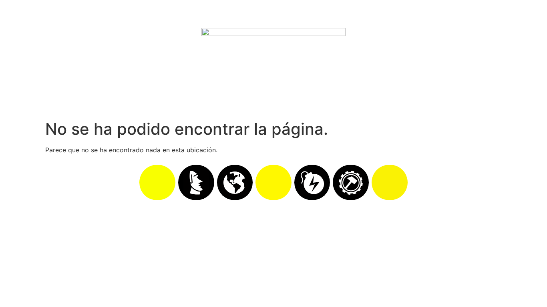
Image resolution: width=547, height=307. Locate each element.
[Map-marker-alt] (390, 183)
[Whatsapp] (157, 183)
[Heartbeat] (273, 183)
